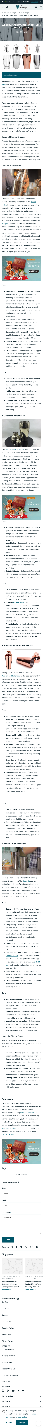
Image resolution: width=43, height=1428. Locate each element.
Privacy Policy (7, 1341)
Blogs (14, 13)
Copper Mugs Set (9, 1369)
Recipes (5, 1315)
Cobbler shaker (12, 956)
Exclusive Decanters (10, 1375)
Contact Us (6, 1321)
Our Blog (5, 1308)
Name (5, 1188)
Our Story (5, 1302)
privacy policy (21, 1417)
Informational (21, 1174)
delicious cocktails (27, 1113)
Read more (34, 2)
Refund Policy (7, 1334)
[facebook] (18, 1391)
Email (4, 1200)
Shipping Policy (8, 1328)
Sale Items (6, 1382)
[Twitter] (23, 1390)
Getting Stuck (18, 602)
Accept (22, 1423)
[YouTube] (13, 1391)
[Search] (7, 7)
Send (8, 1240)
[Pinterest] (8, 1391)
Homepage (5, 13)
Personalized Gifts (9, 1356)
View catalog (3, 7)
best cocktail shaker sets (11, 1128)
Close (21, 1396)
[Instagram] (3, 1391)
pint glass (5, 223)
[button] (2, 2)
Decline (9, 1423)
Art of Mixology (23, 13)
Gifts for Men (7, 1362)
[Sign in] (36, 6)
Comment (6, 1212)
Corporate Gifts (8, 1349)
